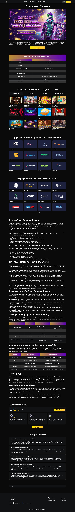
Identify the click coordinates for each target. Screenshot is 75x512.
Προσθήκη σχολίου (59, 409)
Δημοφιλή (15, 93)
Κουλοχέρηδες (58, 93)
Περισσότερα (37, 427)
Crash (44, 93)
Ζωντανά (29, 93)
